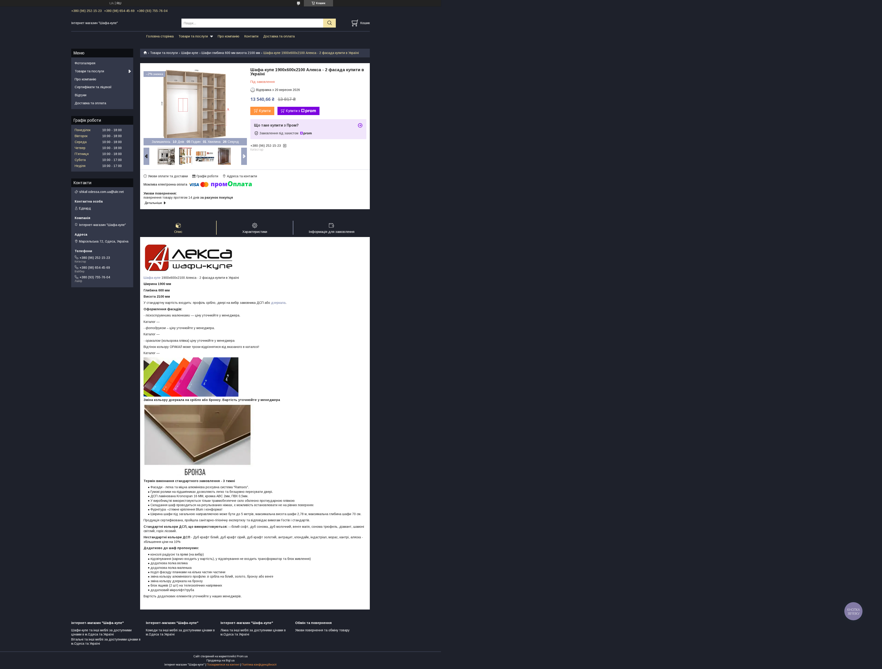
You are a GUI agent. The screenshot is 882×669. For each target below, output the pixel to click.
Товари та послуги (193, 36)
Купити (265, 111)
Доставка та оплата (279, 36)
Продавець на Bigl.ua (220, 660)
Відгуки (80, 95)
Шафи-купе (189, 53)
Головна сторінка (160, 36)
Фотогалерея (85, 63)
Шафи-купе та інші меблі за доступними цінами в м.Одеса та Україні (101, 632)
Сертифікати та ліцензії (93, 87)
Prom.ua (242, 656)
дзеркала (278, 303)
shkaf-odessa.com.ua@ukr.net (101, 192)
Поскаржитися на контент (223, 664)
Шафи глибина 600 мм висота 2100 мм (230, 53)
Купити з (293, 111)
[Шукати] (329, 23)
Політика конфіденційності (259, 664)
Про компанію (228, 36)
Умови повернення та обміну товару (322, 630)
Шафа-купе (152, 277)
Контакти (251, 36)
